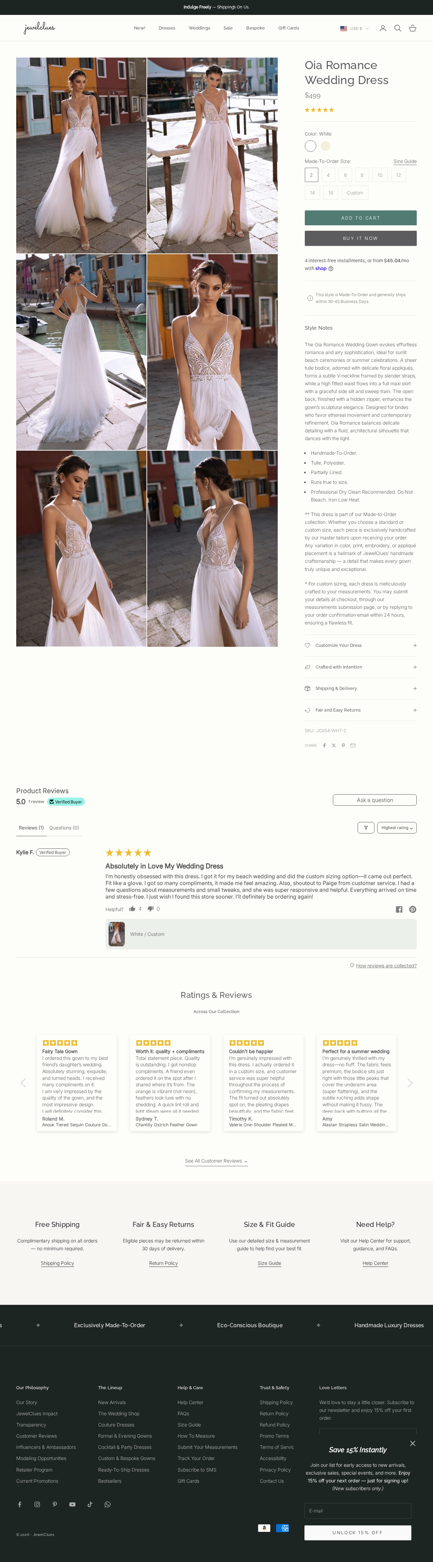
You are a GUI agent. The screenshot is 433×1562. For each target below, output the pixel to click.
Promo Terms (274, 1436)
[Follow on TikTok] (90, 1504)
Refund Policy (275, 1424)
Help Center (375, 1263)
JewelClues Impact (37, 1413)
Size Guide (405, 161)
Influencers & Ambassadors (46, 1447)
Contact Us (272, 1481)
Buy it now (361, 238)
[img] (76, 1043)
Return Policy (163, 1263)
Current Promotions (37, 1481)
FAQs (183, 1413)
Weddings (199, 27)
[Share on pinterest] (413, 909)
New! (139, 27)
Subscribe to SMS (197, 1470)
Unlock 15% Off (358, 1532)
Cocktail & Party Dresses (125, 1447)
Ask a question (375, 800)
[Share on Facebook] (324, 745)
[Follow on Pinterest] (54, 1504)
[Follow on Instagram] (37, 1504)
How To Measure (196, 1436)
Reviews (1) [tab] (31, 827)
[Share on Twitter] (334, 745)
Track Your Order (196, 1458)
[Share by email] (353, 745)
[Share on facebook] (399, 909)
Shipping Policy (57, 1263)
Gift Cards (288, 27)
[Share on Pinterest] (343, 745)
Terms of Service (278, 1447)
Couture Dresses (116, 1424)
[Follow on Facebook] (19, 1504)
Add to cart (361, 218)
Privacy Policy (275, 1470)
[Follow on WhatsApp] (107, 1504)
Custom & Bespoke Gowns (126, 1458)
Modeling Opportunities (41, 1458)
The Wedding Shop (118, 1413)
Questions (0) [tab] (64, 827)
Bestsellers (109, 1481)
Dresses (167, 27)
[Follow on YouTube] (72, 1504)
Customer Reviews (36, 1436)
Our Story (26, 1402)
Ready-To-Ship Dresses (123, 1470)
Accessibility (273, 1458)
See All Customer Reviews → (216, 1161)
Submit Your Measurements (207, 1447)
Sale (228, 27)
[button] (319, 109)
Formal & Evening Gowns (125, 1436)
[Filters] (366, 828)
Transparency (31, 1424)
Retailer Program (34, 1470)
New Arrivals (112, 1402)
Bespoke (255, 27)
